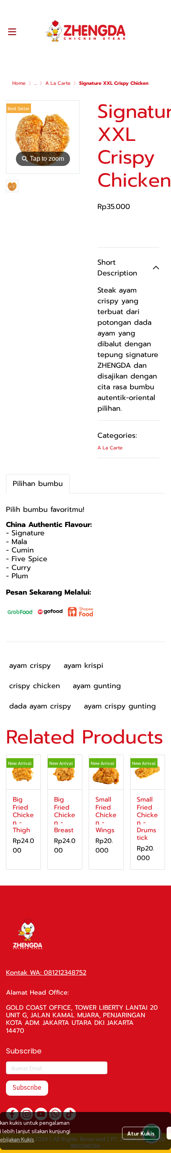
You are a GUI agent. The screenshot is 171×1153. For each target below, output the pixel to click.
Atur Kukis (140, 1133)
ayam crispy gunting (120, 706)
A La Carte (57, 83)
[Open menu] (12, 32)
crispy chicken (34, 685)
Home (18, 83)
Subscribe (27, 1088)
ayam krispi (83, 665)
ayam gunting (97, 685)
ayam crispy (30, 665)
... (35, 83)
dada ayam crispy (40, 706)
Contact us (128, 229)
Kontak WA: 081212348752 (46, 972)
